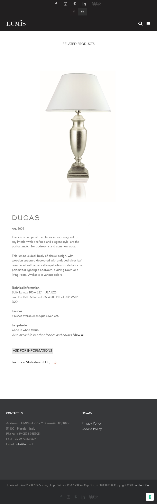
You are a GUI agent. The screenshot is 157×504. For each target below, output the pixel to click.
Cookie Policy (92, 429)
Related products (79, 44)
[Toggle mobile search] (140, 23)
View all (78, 335)
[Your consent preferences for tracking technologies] (150, 497)
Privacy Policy (92, 423)
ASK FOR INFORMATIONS (32, 350)
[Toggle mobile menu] (149, 23)
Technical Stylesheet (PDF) (31, 362)
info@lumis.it (25, 444)
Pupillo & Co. (142, 485)
